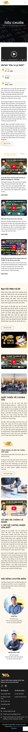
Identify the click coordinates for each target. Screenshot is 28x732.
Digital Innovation (17, 726)
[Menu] (25, 3)
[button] (14, 54)
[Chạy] (3, 60)
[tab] (10, 154)
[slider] (13, 59)
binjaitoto (14, 728)
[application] (14, 54)
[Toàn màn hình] (25, 60)
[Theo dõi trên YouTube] (6, 686)
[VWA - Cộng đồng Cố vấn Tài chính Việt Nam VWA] (8, 2)
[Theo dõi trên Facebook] (2, 686)
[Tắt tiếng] (22, 60)
